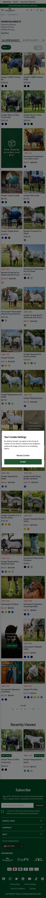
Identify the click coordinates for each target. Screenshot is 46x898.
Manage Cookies (23, 455)
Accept (23, 462)
